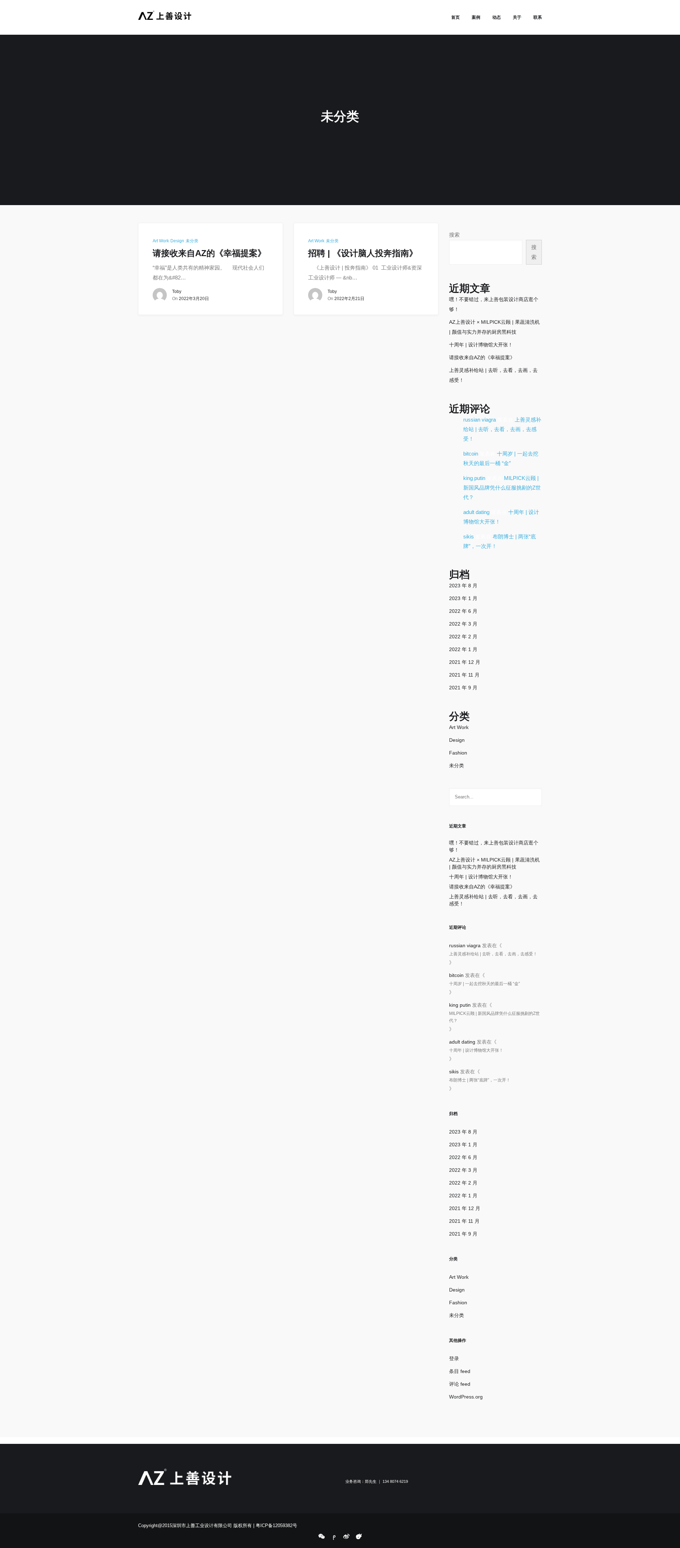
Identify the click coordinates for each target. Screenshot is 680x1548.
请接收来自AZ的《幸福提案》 (209, 253)
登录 (454, 1358)
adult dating (476, 512)
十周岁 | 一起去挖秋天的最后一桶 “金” (484, 983)
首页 (455, 17)
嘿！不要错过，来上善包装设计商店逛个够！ (493, 846)
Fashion (458, 753)
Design (177, 241)
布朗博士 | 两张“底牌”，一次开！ (479, 1080)
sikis (468, 536)
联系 (537, 17)
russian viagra (479, 420)
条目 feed (459, 1371)
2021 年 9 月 (463, 687)
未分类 (192, 241)
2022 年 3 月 (463, 624)
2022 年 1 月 (463, 649)
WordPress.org (466, 1397)
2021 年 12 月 (464, 662)
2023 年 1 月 (463, 598)
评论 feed (459, 1384)
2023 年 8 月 (463, 585)
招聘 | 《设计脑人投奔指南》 (363, 253)
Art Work (161, 241)
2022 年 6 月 (463, 611)
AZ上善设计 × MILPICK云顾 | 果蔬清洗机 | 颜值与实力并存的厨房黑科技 (494, 863)
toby (176, 291)
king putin (474, 478)
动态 (496, 17)
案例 (476, 17)
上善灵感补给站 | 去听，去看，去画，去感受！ (502, 429)
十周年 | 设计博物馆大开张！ (481, 345)
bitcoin (470, 454)
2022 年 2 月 (463, 636)
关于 (517, 17)
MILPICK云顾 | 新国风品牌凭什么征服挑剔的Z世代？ (502, 487)
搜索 (454, 235)
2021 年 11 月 (464, 675)
